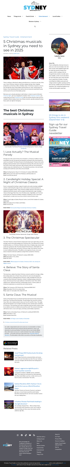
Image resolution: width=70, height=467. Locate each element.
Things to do (17, 16)
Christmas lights (7, 95)
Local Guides (56, 16)
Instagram (23, 148)
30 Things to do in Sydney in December (19, 318)
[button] (35, 26)
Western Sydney (34, 21)
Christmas (7, 322)
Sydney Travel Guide (11, 37)
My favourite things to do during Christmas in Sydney (23, 207)
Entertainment (43, 16)
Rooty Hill (16, 322)
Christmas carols (19, 97)
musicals (12, 322)
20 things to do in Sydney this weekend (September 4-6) (59, 117)
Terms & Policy (55, 464)
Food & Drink (30, 16)
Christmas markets (35, 95)
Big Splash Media (45, 463)
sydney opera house (23, 322)
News (9, 16)
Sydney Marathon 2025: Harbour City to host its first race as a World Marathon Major (28, 386)
